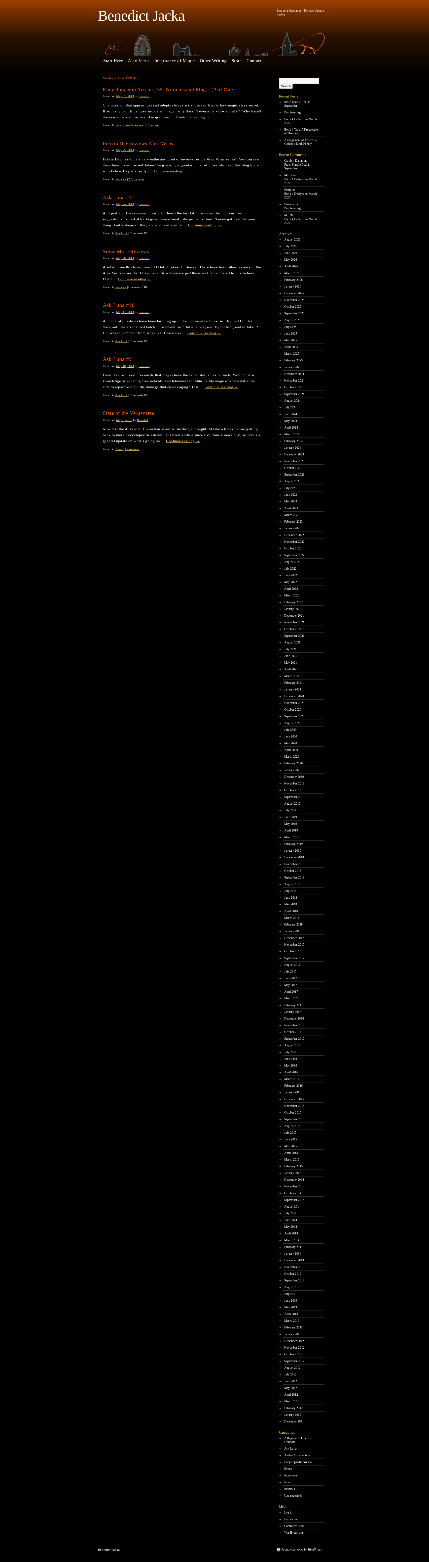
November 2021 (294, 622)
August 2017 (292, 965)
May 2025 (290, 340)
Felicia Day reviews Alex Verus (138, 143)
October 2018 (292, 871)
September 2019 (294, 797)
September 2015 (294, 1119)
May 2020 (290, 743)
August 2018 (292, 884)
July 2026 (290, 246)
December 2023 (294, 454)
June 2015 (290, 1139)
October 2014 (292, 1193)
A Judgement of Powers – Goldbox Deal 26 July (300, 142)
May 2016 (290, 1065)
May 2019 (290, 824)
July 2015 (290, 1132)
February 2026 (293, 280)
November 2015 (294, 1106)
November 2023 (294, 461)
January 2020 (292, 770)
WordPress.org (293, 1532)
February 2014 (293, 1247)
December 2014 (294, 1179)
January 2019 (292, 850)
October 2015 (292, 1112)
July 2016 (290, 1052)
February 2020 (293, 763)
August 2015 (292, 1126)
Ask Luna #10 (119, 305)
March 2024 (292, 434)
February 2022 (293, 602)
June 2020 (290, 736)
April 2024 (291, 427)
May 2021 (290, 662)
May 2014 (290, 1226)
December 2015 (294, 1099)
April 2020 (291, 750)
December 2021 (294, 615)
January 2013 (292, 1334)
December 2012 (294, 1341)
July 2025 (290, 327)
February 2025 (293, 360)
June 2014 (290, 1220)
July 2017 (290, 971)
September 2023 (294, 474)
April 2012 (291, 1394)
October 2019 (292, 790)
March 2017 (292, 998)
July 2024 (290, 407)
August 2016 (292, 1045)
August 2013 (292, 1287)
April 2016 (291, 1072)
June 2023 (290, 494)
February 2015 (293, 1166)
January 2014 (292, 1253)
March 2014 (292, 1240)
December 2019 (294, 777)
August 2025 (292, 320)
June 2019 (290, 817)
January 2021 (292, 689)
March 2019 (292, 837)
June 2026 (290, 253)
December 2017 (294, 938)
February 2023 (293, 521)
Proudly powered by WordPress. (302, 1549)
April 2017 (291, 991)
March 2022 (292, 595)
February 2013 (293, 1327)
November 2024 (294, 380)
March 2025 (292, 353)
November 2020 (294, 703)
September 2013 (294, 1280)
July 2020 (290, 730)
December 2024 (294, 374)
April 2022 (291, 588)
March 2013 (292, 1320)
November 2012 (294, 1347)
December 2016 (294, 1018)
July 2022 (290, 568)
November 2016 (294, 1025)
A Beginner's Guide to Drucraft (298, 1440)
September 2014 (294, 1200)
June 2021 (290, 656)
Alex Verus (138, 60)
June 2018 (290, 897)
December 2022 (294, 535)
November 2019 (294, 783)
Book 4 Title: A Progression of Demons (302, 131)
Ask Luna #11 (119, 197)
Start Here (113, 60)
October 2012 (292, 1354)
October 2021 (292, 629)
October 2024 (292, 387)
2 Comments (136, 179)
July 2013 (290, 1294)
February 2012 (293, 1408)
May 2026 (290, 259)
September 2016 (294, 1038)
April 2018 (291, 911)
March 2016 (292, 1079)
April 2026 (291, 266)
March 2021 (292, 676)
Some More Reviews (126, 251)
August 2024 (292, 400)
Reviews (120, 179)
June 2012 (290, 1381)
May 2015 (290, 1146)
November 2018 (294, 864)
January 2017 (292, 1012)
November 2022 (294, 541)
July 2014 (290, 1213)
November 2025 (294, 300)
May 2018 (290, 904)
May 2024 (290, 421)
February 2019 (293, 844)
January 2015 (292, 1173)
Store (237, 60)
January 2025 (292, 367)
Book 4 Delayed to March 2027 (300, 121)
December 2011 (294, 1421)
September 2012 (294, 1361)
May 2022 (290, 582)
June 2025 (290, 333)
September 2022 (294, 555)
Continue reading (193, 117)
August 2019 (292, 803)
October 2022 (292, 548)
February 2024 (293, 441)
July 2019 (290, 810)
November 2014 (294, 1186)
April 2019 (291, 830)
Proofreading (292, 112)
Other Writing (213, 60)
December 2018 (294, 857)
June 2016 (290, 1059)
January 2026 (292, 286)
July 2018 (290, 891)
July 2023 (290, 488)
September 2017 (294, 958)
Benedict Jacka (141, 15)
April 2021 (291, 669)
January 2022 (292, 609)
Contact (254, 60)
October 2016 (292, 1032)
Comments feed (294, 1526)
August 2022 (292, 562)
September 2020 (294, 716)
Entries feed (291, 1519)
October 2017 (292, 951)
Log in (288, 1512)
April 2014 (291, 1233)
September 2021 (294, 635)
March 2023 (292, 515)
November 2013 (294, 1267)
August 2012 (292, 1367)
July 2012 (290, 1374)
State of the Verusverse (128, 413)
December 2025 (294, 293)
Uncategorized (293, 1495)
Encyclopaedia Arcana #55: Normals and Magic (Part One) (169, 90)
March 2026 (292, 273)
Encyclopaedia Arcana (129, 125)
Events (288, 1468)
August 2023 (292, 481)
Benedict (144, 96)
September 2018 (294, 877)
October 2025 (292, 306)
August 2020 (292, 723)
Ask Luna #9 (117, 359)
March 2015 (292, 1159)
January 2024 (292, 447)
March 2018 (292, 918)
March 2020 (292, 756)
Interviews (291, 1475)
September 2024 (294, 394)
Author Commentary (297, 1455)
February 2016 (293, 1085)
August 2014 (292, 1206)
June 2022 (290, 575)
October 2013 (292, 1273)
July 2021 (290, 649)
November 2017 (294, 944)
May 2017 (290, 985)
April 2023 (291, 508)
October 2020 (292, 709)
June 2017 (290, 978)
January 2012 (292, 1414)
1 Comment (152, 125)
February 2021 (293, 682)
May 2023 (290, 501)
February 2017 (293, 1005)
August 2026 (292, 239)
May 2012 (290, 1388)
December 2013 (294, 1260)
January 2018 (292, 931)
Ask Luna (121, 233)
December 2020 (294, 696)
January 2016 (292, 1092)
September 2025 (294, 313)
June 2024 (290, 414)
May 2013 (290, 1307)
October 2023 (292, 468)
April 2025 (291, 347)
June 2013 (290, 1300)
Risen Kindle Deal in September (297, 103)
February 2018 (293, 924)
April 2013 (291, 1314)
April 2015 (291, 1153)
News (119, 449)
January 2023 (292, 528)
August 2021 (292, 642)
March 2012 (292, 1401)
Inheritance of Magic (174, 60)
